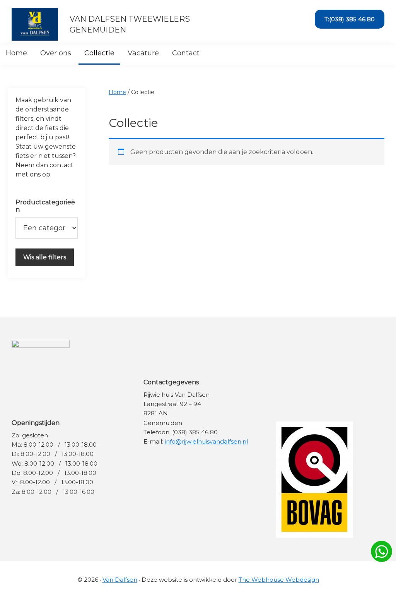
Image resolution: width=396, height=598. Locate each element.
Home (117, 92)
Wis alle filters (44, 257)
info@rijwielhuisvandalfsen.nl (206, 441)
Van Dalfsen (119, 579)
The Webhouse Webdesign (279, 579)
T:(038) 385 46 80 (349, 19)
